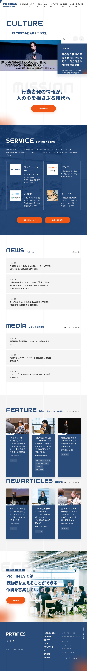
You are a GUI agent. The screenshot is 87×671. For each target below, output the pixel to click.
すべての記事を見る (74, 252)
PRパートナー (67, 193)
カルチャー (48, 636)
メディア (65, 167)
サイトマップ (66, 645)
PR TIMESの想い (43, 108)
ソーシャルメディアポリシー (71, 637)
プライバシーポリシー (69, 633)
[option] (43, 55)
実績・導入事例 (57, 220)
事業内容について (30, 220)
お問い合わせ (66, 649)
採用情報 (16, 600)
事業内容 (47, 640)
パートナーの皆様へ (69, 652)
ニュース (47, 643)
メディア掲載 (48, 647)
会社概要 (47, 657)
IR (61, 4)
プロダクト (29, 193)
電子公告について (68, 642)
